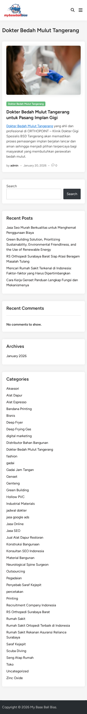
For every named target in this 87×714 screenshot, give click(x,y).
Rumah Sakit (15, 619)
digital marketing (19, 436)
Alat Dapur (14, 395)
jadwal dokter (16, 510)
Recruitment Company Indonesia (31, 605)
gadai (10, 463)
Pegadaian (14, 578)
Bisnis (10, 416)
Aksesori (12, 389)
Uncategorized (17, 671)
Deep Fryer (14, 422)
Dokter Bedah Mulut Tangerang (26, 103)
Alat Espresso (16, 402)
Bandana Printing (19, 409)
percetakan (14, 592)
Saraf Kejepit (16, 644)
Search (11, 186)
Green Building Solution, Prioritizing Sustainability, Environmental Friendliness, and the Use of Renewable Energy (41, 244)
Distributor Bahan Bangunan (27, 443)
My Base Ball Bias (43, 707)
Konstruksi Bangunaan (22, 544)
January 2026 (16, 356)
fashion (11, 456)
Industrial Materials (20, 504)
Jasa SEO (13, 531)
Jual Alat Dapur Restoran (24, 537)
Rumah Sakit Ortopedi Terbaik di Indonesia (38, 625)
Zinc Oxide (14, 678)
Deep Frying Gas (18, 429)
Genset (11, 477)
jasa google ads (17, 517)
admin (14, 165)
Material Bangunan (20, 558)
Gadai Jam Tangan (20, 470)
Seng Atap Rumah (20, 658)
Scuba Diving (16, 651)
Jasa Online (15, 524)
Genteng (13, 483)
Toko (10, 664)
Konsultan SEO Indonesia (25, 551)
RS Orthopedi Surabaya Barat (28, 612)
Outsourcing (15, 571)
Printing (12, 598)
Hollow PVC (15, 497)
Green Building (17, 490)
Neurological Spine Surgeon (27, 565)
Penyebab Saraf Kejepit (23, 585)
